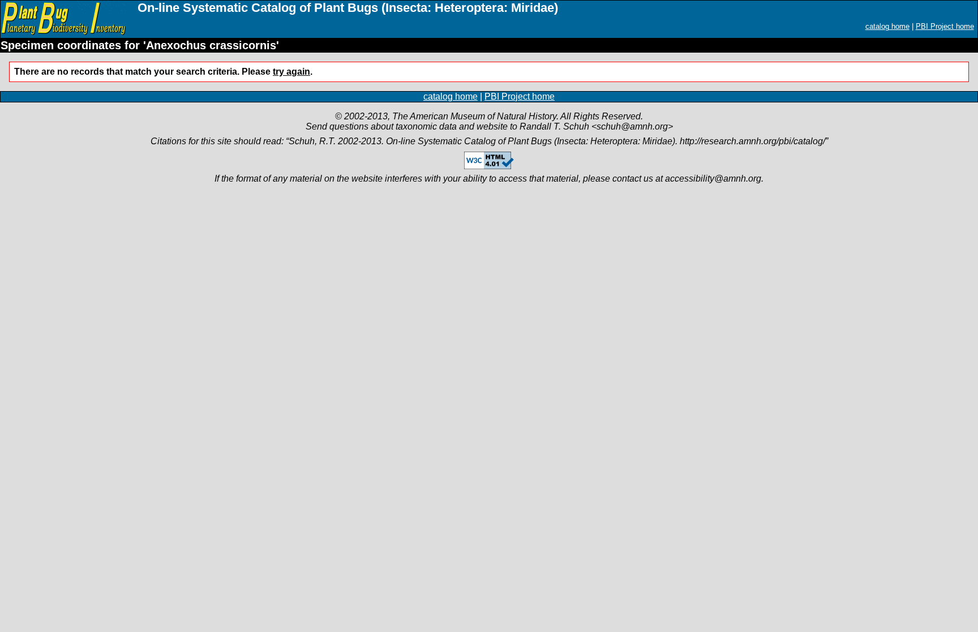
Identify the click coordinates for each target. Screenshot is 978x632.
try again (291, 71)
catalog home (887, 26)
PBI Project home (945, 26)
